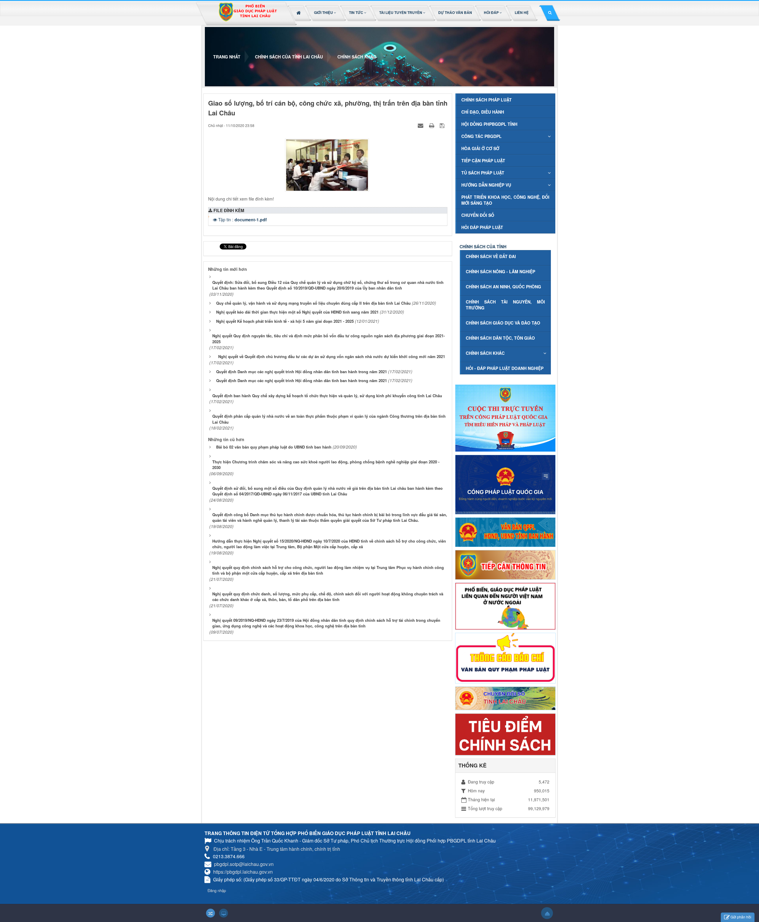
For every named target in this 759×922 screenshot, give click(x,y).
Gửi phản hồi (741, 916)
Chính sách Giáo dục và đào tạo (503, 323)
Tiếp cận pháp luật (483, 160)
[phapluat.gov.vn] (505, 484)
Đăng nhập (217, 890)
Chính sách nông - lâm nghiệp (500, 271)
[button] (326, 12)
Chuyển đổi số (477, 215)
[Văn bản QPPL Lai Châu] (505, 532)
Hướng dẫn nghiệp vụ (486, 185)
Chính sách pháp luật (486, 100)
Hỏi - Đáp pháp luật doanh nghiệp (504, 368)
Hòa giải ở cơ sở (480, 148)
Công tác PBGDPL (481, 136)
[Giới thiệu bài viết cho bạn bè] (421, 125)
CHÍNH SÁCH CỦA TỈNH (483, 246)
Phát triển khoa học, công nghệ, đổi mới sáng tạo (505, 200)
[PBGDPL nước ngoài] (505, 605)
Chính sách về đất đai (491, 256)
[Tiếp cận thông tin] (505, 564)
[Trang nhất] (299, 12)
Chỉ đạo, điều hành (482, 112)
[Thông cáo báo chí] (505, 657)
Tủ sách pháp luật (482, 173)
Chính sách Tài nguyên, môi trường (505, 305)
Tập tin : (242, 219)
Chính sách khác (485, 353)
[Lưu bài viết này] (443, 125)
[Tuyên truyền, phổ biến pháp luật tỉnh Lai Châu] (247, 13)
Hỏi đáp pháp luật (482, 227)
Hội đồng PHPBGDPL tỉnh (489, 124)
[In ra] (432, 125)
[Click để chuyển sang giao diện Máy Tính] (223, 913)
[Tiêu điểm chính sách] (505, 734)
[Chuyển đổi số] (505, 698)
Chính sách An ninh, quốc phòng (503, 287)
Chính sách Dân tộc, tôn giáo (500, 338)
